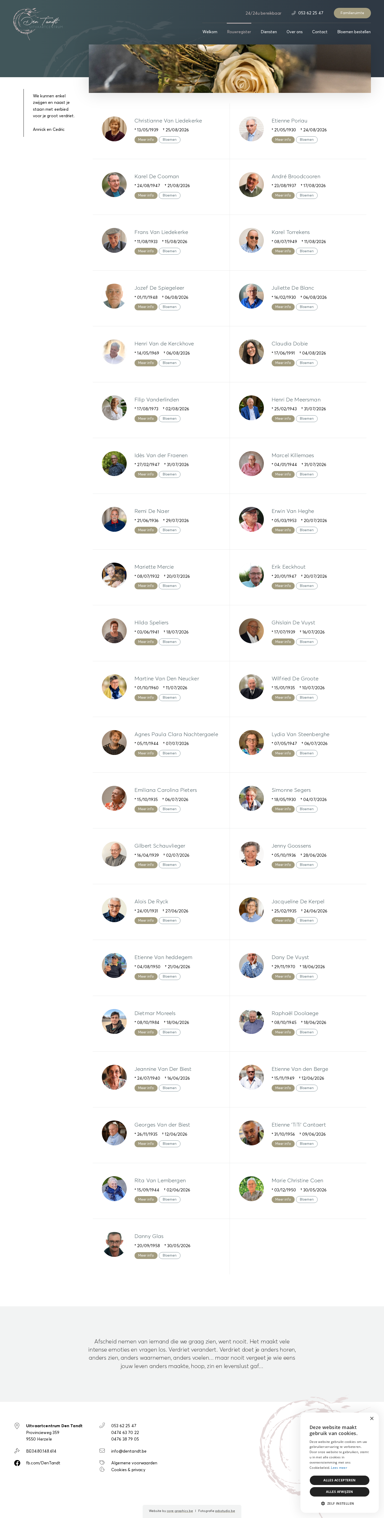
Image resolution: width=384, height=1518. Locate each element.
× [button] (372, 1419)
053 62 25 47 (310, 13)
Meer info (146, 140)
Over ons (294, 32)
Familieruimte (352, 13)
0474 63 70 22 (125, 1433)
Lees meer (339, 1467)
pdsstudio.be (225, 1511)
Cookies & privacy (128, 1470)
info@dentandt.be (129, 1451)
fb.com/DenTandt (43, 1463)
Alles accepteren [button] (339, 1480)
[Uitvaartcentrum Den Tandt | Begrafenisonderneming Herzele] (38, 23)
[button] (340, 1504)
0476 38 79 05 (125, 1439)
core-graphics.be (180, 1511)
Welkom (209, 32)
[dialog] (339, 1463)
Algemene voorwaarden (134, 1463)
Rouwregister (239, 32)
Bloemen (170, 140)
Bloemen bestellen (354, 32)
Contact (320, 32)
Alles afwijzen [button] (339, 1491)
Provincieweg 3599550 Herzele (54, 1432)
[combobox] (360, 1419)
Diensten (269, 32)
